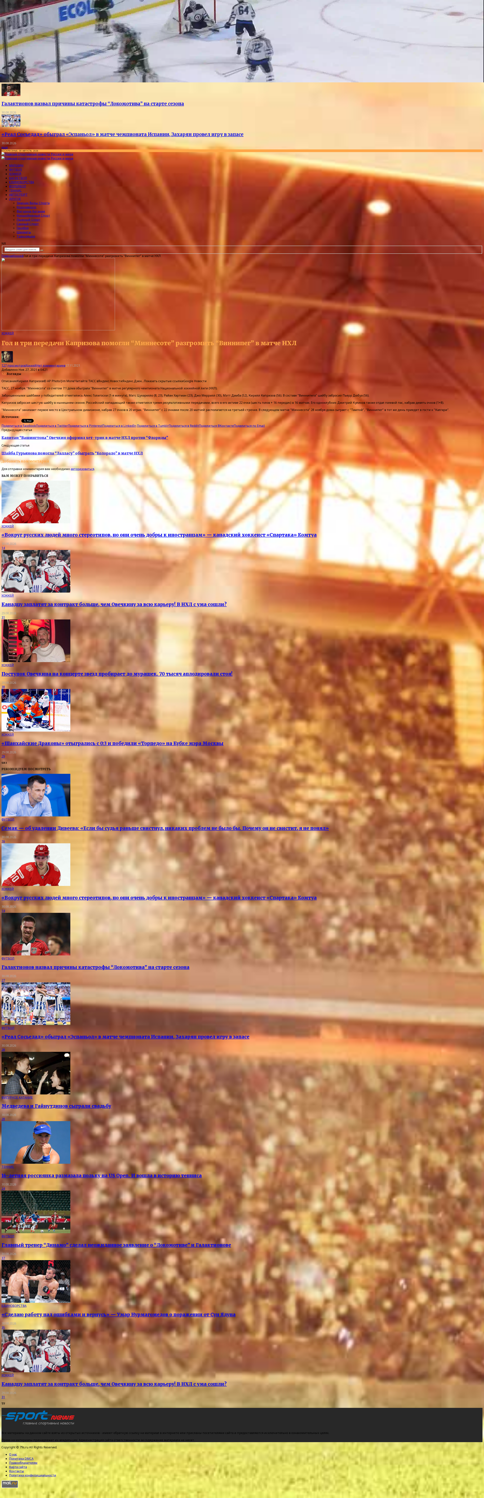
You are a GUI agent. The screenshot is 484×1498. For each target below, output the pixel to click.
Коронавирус (26, 207)
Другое (15, 199)
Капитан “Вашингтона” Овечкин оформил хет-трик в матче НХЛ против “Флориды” (85, 438)
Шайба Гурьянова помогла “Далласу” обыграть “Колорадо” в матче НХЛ (72, 453)
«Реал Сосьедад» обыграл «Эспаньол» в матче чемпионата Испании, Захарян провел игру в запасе (123, 134)
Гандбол (23, 228)
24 (3, 1188)
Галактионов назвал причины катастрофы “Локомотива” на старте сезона (93, 104)
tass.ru (24, 417)
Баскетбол (18, 178)
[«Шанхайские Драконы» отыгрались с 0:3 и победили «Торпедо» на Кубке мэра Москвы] (36, 730)
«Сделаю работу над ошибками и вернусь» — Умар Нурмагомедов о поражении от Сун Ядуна (119, 1315)
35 (3, 1327)
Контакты (16, 1471)
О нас (13, 1454)
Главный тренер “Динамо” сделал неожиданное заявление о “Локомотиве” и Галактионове (116, 1245)
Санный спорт (28, 224)
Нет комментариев (50, 365)
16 (3, 841)
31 (3, 617)
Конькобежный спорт (33, 215)
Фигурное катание (31, 211)
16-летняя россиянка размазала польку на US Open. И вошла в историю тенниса (102, 1176)
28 (3, 1050)
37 (3, 1258)
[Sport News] (37, 154)
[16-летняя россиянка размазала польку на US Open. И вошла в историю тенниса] (36, 1163)
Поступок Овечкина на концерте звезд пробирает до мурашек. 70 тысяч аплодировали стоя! (117, 674)
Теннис (15, 190)
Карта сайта (18, 1467)
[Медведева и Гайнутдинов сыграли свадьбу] (36, 1093)
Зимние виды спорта (33, 203)
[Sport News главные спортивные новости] (39, 1425)
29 (3, 756)
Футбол (15, 170)
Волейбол (17, 186)
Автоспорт (18, 195)
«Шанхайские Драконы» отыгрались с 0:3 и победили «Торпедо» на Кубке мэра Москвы (112, 743)
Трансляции (26, 236)
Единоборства (21, 182)
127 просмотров (14, 365)
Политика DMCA (21, 1459)
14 (3, 548)
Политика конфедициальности (32, 1475)
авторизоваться (82, 469)
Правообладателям (23, 1463)
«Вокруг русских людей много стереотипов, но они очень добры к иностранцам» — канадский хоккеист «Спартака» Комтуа (159, 535)
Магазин (16, 165)
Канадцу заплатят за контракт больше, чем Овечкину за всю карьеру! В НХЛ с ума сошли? (114, 604)
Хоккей (15, 174)
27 (3, 980)
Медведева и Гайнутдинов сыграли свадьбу (56, 1106)
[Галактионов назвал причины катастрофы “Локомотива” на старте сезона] (11, 95)
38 (3, 687)
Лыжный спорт (28, 220)
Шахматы (24, 232)
